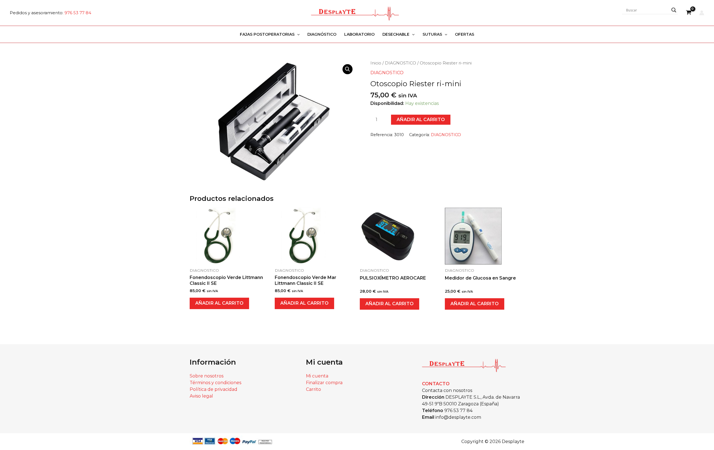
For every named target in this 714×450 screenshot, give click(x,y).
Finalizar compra (324, 382)
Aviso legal (201, 396)
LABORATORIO (359, 34)
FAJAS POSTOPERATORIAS (267, 34)
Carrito (313, 389)
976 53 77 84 (77, 12)
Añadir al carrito (421, 119)
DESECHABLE (395, 34)
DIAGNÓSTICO (321, 34)
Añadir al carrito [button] (219, 303)
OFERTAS (464, 34)
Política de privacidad (213, 389)
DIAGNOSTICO (400, 63)
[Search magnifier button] (674, 10)
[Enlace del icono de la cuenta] (701, 12)
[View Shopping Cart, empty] (688, 13)
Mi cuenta (317, 376)
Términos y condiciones (215, 382)
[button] (297, 34)
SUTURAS (432, 34)
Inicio (375, 63)
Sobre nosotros (206, 376)
